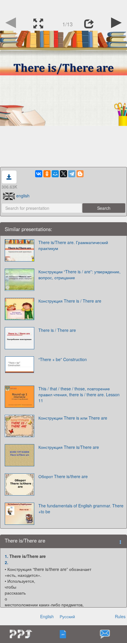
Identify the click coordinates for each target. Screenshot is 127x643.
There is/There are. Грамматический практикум (73, 245)
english (23, 196)
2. (6, 562)
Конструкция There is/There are (68, 447)
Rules (120, 616)
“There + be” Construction (62, 359)
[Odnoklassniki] (47, 173)
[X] (63, 173)
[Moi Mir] (55, 173)
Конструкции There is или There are (72, 418)
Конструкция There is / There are (69, 301)
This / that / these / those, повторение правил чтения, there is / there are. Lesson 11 (79, 394)
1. (6, 556)
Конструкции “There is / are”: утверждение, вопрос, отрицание (79, 274)
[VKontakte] (38, 173)
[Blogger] (80, 173)
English (47, 616)
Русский (67, 616)
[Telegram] (71, 173)
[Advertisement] (63, 7)
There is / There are (57, 330)
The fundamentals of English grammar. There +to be (80, 508)
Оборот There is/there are (63, 476)
